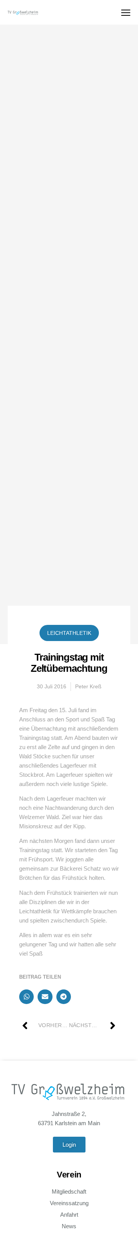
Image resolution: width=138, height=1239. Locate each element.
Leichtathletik (69, 633)
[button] (26, 996)
